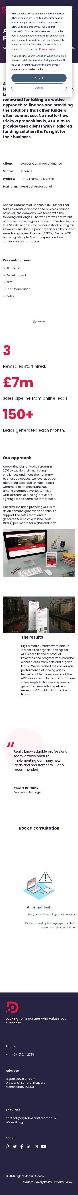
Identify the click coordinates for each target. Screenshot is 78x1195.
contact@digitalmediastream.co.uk (31, 1118)
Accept (39, 77)
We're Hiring (14, 1122)
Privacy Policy (46, 48)
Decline (39, 87)
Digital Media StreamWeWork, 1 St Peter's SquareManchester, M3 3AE (25, 1083)
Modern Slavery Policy (37, 1182)
